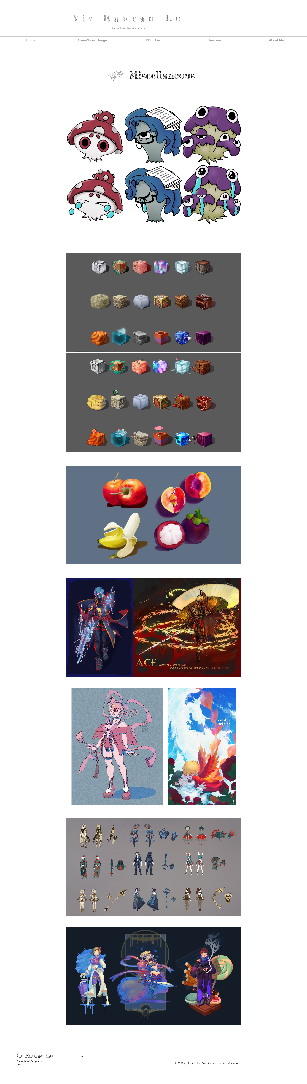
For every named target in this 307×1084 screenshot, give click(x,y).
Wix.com (233, 1063)
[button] (95, 135)
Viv (88, 18)
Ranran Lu (40, 1055)
